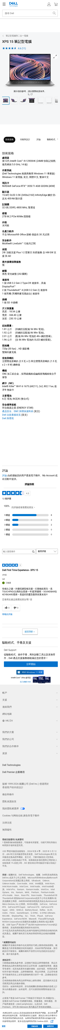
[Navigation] (4, 4)
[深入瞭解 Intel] (42, 679)
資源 (4, 753)
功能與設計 (25, 139)
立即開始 (31, 664)
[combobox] (30, 13)
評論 (39, 139)
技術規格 (9, 139)
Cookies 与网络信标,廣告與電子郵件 (20, 815)
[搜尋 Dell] (54, 13)
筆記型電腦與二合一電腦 (17, 36)
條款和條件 (8, 794)
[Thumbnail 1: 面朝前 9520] (5, 100)
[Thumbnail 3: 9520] (23, 100)
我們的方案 (8, 732)
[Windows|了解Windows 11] (30, 672)
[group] (30, 71)
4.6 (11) (22, 48)
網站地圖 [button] (7, 714)
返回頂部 (29, 631)
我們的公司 (8, 739)
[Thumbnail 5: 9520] (40, 100)
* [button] (11, 204)
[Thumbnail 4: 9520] (31, 100)
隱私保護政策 (9, 801)
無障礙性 (7, 829)
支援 (4, 699)
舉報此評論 (7, 614)
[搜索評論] (33, 551)
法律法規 (7, 822)
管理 (3, 1026)
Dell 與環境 (8, 418)
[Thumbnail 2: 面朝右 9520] (14, 100)
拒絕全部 (34, 1026)
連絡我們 (7, 706)
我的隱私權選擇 (10, 808)
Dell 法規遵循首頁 (11, 414)
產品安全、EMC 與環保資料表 (17, 411)
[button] (48, 4)
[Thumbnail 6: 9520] (49, 100)
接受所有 (50, 1026)
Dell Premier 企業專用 (13, 772)
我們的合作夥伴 (10, 746)
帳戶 (4, 692)
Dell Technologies (11, 765)
